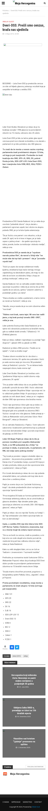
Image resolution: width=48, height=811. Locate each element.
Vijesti (11, 22)
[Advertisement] (24, 195)
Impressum (16, 802)
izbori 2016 (17, 656)
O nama (6, 802)
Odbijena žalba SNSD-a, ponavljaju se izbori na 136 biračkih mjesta (24, 710)
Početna (6, 10)
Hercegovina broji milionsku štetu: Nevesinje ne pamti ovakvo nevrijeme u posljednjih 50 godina (24, 679)
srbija (26, 656)
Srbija (5, 22)
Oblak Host (36, 807)
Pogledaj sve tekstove (35, 766)
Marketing (27, 802)
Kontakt (38, 802)
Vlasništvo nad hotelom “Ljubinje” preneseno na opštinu (24, 741)
